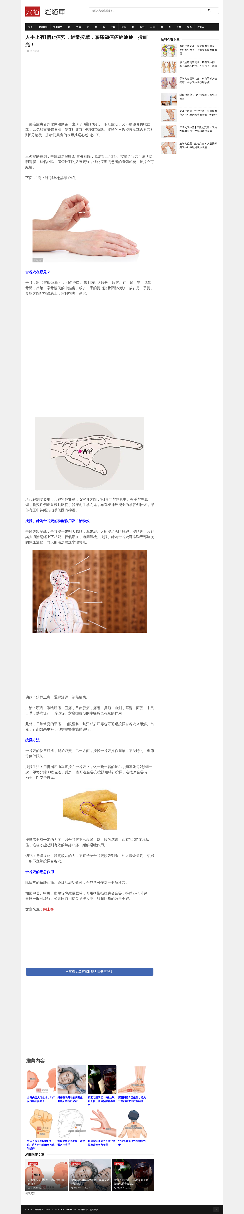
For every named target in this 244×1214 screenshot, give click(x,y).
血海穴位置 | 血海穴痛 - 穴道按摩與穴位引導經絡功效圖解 (198, 145)
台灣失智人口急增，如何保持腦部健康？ (47, 1181)
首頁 (30, 26)
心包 (142, 26)
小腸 (113, 26)
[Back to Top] (216, 1209)
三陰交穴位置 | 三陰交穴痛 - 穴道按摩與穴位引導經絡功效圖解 (198, 129)
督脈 (189, 26)
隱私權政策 (83, 1209)
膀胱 (123, 26)
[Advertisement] (89, 93)
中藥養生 (57, 26)
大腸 (78, 26)
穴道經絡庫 (38, 1209)
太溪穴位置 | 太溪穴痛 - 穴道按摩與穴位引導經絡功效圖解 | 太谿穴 (198, 113)
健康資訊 (43, 26)
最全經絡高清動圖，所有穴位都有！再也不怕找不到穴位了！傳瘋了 (198, 66)
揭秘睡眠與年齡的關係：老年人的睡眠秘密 (90, 1181)
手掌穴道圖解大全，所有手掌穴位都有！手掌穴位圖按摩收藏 (198, 80)
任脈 (179, 26)
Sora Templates (67, 1209)
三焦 (152, 26)
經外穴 (201, 26)
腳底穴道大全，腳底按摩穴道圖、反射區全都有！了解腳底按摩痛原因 (198, 49)
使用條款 (94, 1209)
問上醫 (48, 909)
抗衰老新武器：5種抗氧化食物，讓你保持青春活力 (132, 1181)
